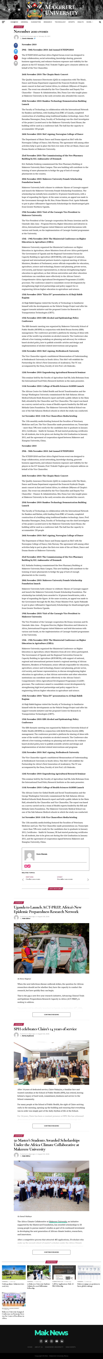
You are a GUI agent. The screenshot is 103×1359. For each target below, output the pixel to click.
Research (48, 22)
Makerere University (58, 1221)
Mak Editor (26, 918)
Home (29, 1347)
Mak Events (71, 1347)
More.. (89, 22)
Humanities (36, 22)
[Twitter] (29, 867)
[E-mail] (26, 867)
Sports (71, 22)
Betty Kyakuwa (28, 1036)
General (24, 22)
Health (80, 22)
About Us (39, 1347)
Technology (60, 22)
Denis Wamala (27, 38)
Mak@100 (14, 22)
